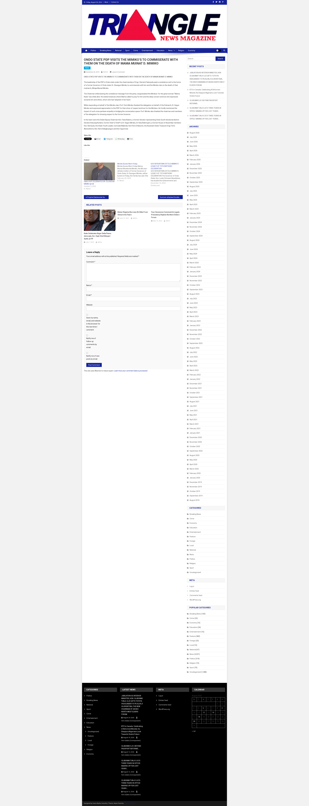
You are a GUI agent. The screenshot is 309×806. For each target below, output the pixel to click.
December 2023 (196, 276)
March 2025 (194, 209)
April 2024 (193, 258)
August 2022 (194, 348)
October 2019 (195, 491)
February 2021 (195, 428)
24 (194, 721)
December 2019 (196, 482)
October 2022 (195, 339)
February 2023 (195, 321)
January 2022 (195, 379)
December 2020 (196, 437)
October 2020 (195, 446)
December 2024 (196, 222)
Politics (93, 50)
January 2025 (195, 218)
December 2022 (196, 330)
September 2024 (196, 236)
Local (192, 545)
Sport (127, 50)
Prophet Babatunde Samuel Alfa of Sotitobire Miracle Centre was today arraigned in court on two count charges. (98, 197)
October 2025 (195, 178)
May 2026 (193, 146)
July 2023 (193, 299)
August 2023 (194, 294)
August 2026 (194, 133)
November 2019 (196, 487)
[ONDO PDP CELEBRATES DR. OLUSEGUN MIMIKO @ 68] (99, 171)
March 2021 (194, 424)
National (118, 50)
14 (213, 712)
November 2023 (196, 281)
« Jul (193, 731)
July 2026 (193, 137)
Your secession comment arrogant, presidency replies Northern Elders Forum (165, 214)
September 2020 (196, 451)
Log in (192, 586)
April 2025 (193, 204)
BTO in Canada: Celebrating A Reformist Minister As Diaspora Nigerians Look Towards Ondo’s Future (207, 93)
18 (199, 717)
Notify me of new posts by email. (92, 357)
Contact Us (115, 2)
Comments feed (196, 595)
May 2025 (193, 200)
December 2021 (196, 384)
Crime (135, 50)
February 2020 (195, 473)
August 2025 (194, 186)
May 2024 (193, 254)
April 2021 (193, 420)
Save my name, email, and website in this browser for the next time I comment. (93, 324)
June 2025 (194, 195)
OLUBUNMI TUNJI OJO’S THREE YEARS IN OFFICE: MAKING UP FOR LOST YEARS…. (205, 109)
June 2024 (194, 249)
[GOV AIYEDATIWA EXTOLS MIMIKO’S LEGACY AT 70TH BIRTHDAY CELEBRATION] (167, 175)
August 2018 (194, 500)
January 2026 (195, 164)
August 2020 (194, 455)
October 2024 (195, 231)
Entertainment (147, 50)
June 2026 (194, 142)
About (106, 2)
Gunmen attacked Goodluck (170, 197)
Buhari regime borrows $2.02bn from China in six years (133, 213)
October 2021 (195, 393)
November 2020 (196, 442)
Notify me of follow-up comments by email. (91, 342)
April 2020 (193, 464)
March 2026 (194, 155)
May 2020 (193, 460)
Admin (105, 72)
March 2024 (194, 263)
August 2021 (194, 402)
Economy (191, 50)
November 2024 (196, 227)
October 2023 (195, 285)
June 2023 (194, 303)
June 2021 (194, 410)
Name (89, 285)
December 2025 (196, 169)
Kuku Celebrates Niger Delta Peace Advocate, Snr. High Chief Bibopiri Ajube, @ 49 (97, 236)
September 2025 (196, 182)
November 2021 (196, 388)
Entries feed (194, 591)
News (170, 50)
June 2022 (194, 357)
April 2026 (193, 151)
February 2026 (195, 160)
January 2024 (195, 272)
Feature (193, 537)
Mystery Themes (129, 803)
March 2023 (194, 316)
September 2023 (196, 290)
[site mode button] (218, 50)
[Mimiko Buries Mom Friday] (134, 172)
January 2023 (195, 325)
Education (160, 50)
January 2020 (195, 478)
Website (89, 305)
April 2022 (193, 366)
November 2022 (196, 334)
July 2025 (193, 191)
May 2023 (193, 307)
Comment (90, 262)
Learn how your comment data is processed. (131, 371)
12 (204, 712)
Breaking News (105, 50)
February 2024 (195, 267)
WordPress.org (195, 600)
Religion (181, 50)
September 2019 (196, 496)
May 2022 (193, 361)
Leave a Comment (118, 72)
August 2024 (194, 240)
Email (89, 295)
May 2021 (193, 415)
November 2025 (196, 173)
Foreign (192, 541)
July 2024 (193, 245)
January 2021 (195, 433)
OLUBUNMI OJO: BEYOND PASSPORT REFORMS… (204, 101)
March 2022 (194, 370)
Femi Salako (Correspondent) (131, 721)
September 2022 (196, 343)
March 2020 (194, 469)
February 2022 (195, 375)
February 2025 (195, 213)
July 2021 (193, 406)
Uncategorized (195, 572)
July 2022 (193, 352)
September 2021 (196, 397)
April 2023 (193, 312)
